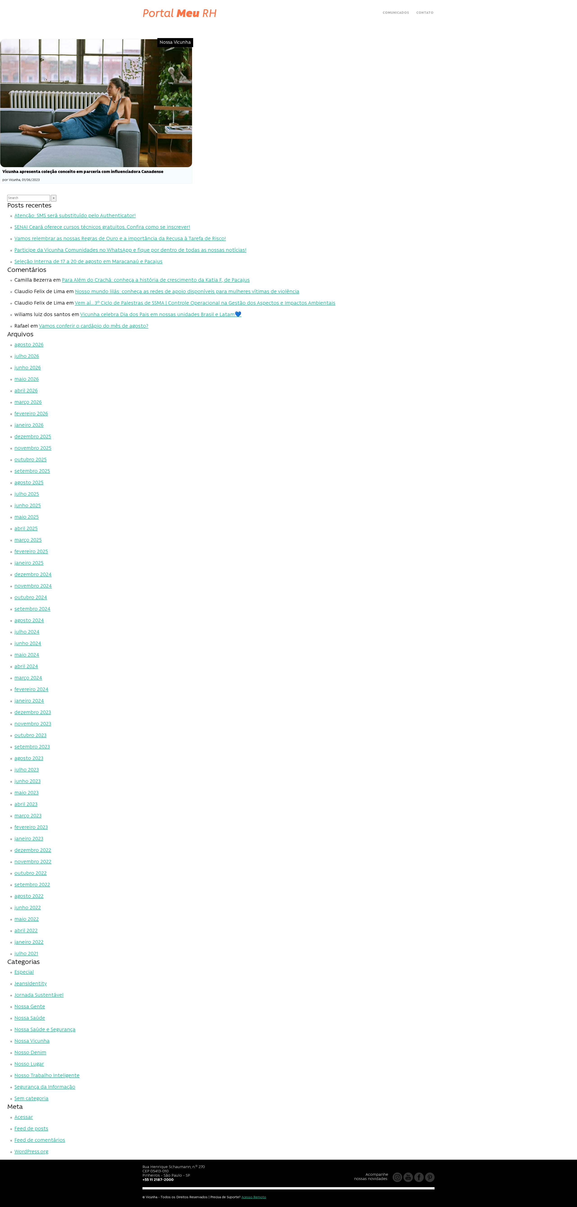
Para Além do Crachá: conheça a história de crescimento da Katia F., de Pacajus (156, 280)
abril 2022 (26, 931)
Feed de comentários (39, 1140)
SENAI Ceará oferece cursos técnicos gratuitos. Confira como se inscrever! (102, 227)
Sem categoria (31, 1098)
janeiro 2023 (28, 839)
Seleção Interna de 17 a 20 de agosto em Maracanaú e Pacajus (88, 262)
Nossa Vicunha (32, 1041)
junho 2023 (27, 781)
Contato (425, 13)
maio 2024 (26, 655)
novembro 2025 (32, 448)
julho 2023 (26, 770)
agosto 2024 (29, 620)
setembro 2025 (32, 471)
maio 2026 (26, 379)
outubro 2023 (30, 735)
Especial (24, 972)
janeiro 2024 (29, 701)
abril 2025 (26, 528)
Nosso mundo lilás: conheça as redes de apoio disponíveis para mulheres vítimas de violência (187, 291)
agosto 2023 (28, 758)
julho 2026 (26, 356)
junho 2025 (27, 505)
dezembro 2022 (32, 850)
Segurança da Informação (44, 1087)
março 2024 (28, 678)
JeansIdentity (30, 984)
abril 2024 (26, 666)
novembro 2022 (32, 862)
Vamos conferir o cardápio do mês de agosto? (93, 326)
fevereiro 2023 (31, 827)
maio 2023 (26, 793)
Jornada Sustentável (39, 995)
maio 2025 (26, 517)
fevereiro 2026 (31, 414)
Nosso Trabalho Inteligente (47, 1075)
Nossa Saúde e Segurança (45, 1029)
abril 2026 (26, 391)
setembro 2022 (32, 885)
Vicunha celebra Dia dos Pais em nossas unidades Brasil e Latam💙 (160, 314)
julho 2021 (26, 954)
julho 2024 (26, 632)
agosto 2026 (29, 345)
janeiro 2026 (29, 425)
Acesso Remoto (253, 1197)
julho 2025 (26, 494)
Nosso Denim (30, 1052)
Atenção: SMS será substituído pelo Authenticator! (75, 216)
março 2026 (28, 402)
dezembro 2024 (33, 574)
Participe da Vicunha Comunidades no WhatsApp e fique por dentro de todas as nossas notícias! (130, 250)
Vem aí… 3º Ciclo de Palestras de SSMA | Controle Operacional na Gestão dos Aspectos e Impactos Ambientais (205, 303)
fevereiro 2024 (31, 689)
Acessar (23, 1117)
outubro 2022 (30, 873)
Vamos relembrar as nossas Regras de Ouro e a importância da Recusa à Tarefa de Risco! (120, 239)
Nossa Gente (29, 1006)
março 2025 (28, 540)
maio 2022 (26, 919)
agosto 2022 (29, 896)
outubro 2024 (30, 597)
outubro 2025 (30, 460)
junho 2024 (27, 643)
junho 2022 (27, 908)
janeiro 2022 (29, 942)
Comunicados (396, 13)
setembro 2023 (32, 747)
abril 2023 (25, 804)
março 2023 (27, 816)
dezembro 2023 (32, 712)
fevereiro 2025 (31, 551)
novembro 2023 (32, 724)
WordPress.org (31, 1152)
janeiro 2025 (29, 563)
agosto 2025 (29, 483)
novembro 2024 (33, 586)
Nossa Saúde (29, 1018)
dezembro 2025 (32, 437)
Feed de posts (31, 1129)
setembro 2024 (32, 609)
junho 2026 (27, 368)
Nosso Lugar (29, 1064)
